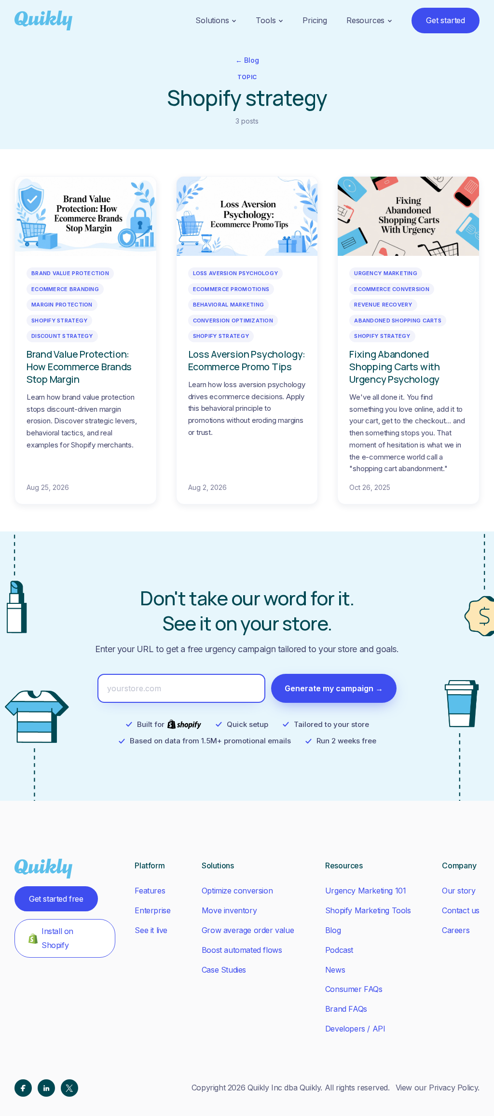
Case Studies (224, 970)
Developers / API (355, 1028)
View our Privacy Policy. (438, 1087)
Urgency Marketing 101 (365, 890)
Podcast (339, 950)
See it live (151, 930)
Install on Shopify (57, 938)
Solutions (212, 20)
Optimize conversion (237, 890)
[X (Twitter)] (69, 1088)
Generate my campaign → (334, 688)
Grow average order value (248, 930)
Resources (365, 20)
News (335, 970)
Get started (445, 20)
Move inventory (229, 910)
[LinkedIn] (46, 1088)
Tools (265, 20)
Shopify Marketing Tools (368, 910)
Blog (333, 930)
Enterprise (152, 910)
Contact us (461, 910)
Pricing (314, 20)
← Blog (247, 60)
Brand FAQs (346, 1009)
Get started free (56, 899)
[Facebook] (23, 1088)
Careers (455, 930)
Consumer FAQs (354, 989)
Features (150, 890)
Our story (458, 890)
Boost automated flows (242, 950)
